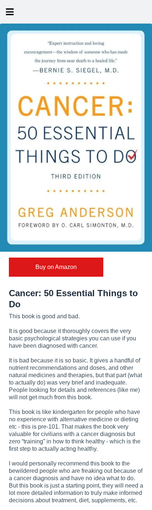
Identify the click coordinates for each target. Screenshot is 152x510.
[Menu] (10, 11)
